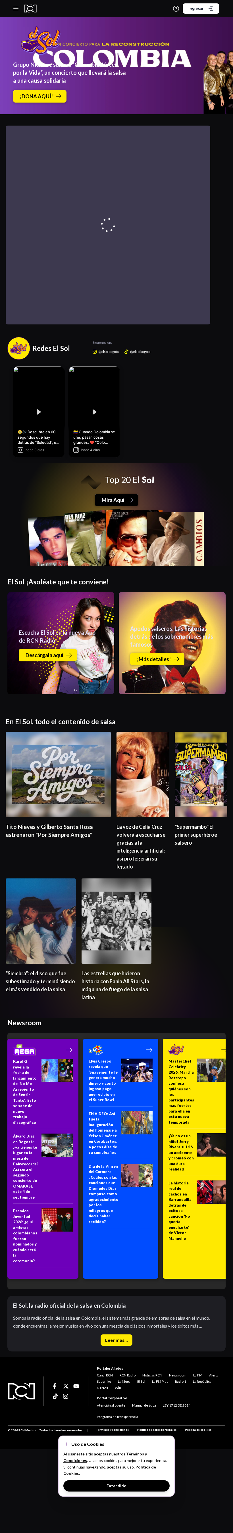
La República (202, 1381)
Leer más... (116, 1340)
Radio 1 (180, 1381)
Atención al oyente (111, 1405)
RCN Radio (128, 1375)
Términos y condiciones (112, 1429)
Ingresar (195, 8)
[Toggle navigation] (16, 8)
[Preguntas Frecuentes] (176, 8)
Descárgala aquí (44, 655)
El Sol (141, 1381)
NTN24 (102, 1388)
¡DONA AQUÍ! (36, 96)
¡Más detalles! (154, 659)
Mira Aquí (113, 500)
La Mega (124, 1381)
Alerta (214, 1375)
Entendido (116, 1485)
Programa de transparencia (117, 1417)
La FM (197, 1375)
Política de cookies (198, 1429)
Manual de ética (144, 1405)
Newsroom (177, 1375)
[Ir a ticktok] (56, 1386)
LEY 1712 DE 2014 (176, 1405)
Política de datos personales (156, 1429)
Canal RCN (105, 1375)
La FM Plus (160, 1381)
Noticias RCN (152, 1375)
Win (118, 1388)
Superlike (104, 1381)
